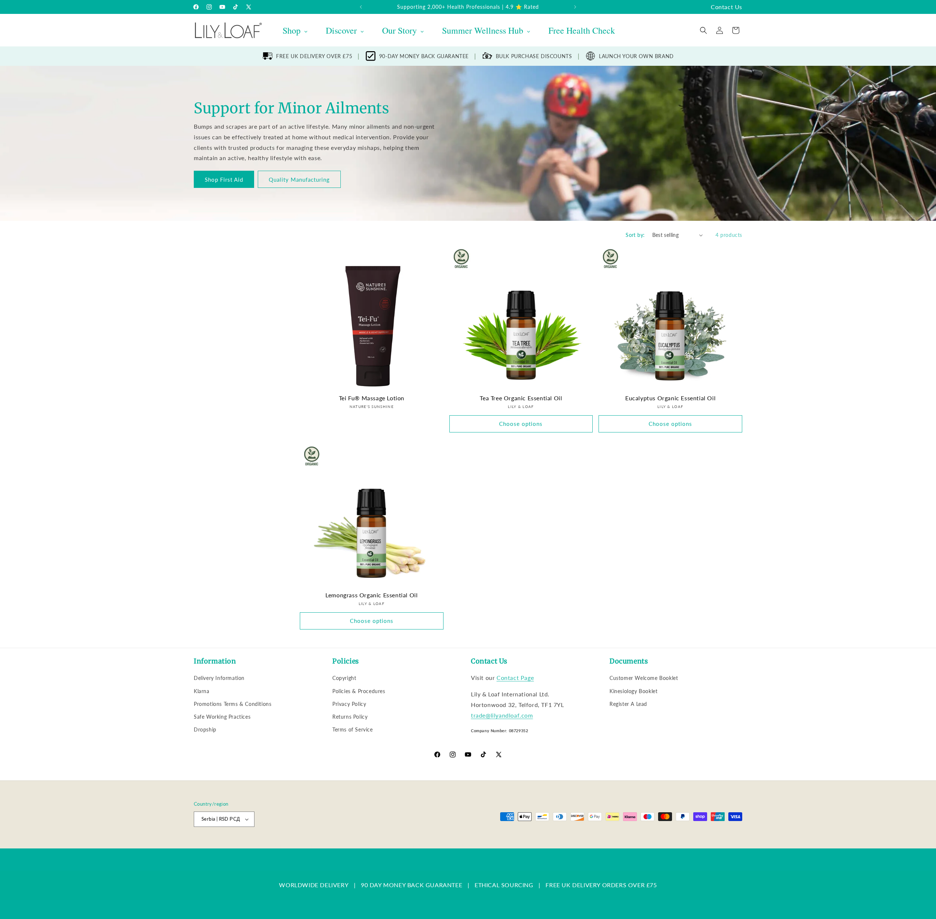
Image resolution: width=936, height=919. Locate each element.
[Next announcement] (575, 7)
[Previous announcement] (361, 7)
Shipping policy (422, 844)
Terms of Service (352, 729)
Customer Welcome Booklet (643, 678)
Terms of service (383, 844)
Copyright (344, 678)
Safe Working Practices (222, 717)
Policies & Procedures (358, 691)
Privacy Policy (349, 704)
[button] (703, 30)
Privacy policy (344, 844)
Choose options (521, 423)
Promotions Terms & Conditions (232, 704)
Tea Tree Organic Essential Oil (521, 397)
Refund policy (309, 844)
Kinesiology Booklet (633, 691)
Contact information (465, 844)
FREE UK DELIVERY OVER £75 (314, 56)
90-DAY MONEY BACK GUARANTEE (424, 56)
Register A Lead (628, 704)
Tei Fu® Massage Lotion (371, 397)
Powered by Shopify (267, 844)
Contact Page (515, 677)
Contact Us (726, 6)
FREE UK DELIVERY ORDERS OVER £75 (601, 884)
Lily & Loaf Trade (228, 844)
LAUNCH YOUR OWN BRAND (636, 56)
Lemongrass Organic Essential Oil (371, 594)
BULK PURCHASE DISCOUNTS (534, 56)
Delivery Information (219, 678)
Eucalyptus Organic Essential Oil (670, 397)
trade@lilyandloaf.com (502, 715)
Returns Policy (349, 717)
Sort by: (635, 235)
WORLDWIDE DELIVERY (313, 884)
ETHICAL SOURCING (504, 884)
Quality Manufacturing (299, 179)
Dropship (205, 729)
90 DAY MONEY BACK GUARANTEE (411, 884)
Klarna (202, 691)
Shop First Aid (224, 179)
